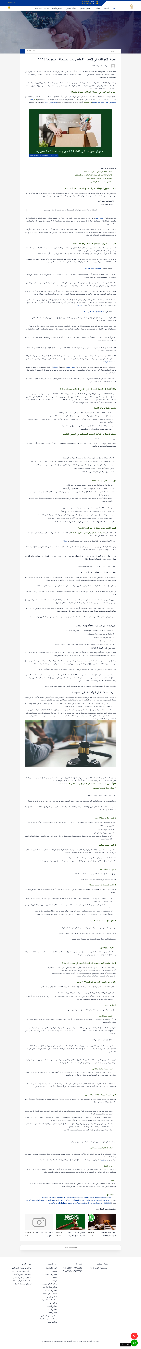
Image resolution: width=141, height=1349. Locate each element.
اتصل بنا (46, 8)
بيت (114, 8)
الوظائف (54, 1280)
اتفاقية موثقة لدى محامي (108, 361)
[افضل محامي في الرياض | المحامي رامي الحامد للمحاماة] (131, 6)
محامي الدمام (52, 1312)
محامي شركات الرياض (49, 1287)
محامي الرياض (52, 1309)
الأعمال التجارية (70, 367)
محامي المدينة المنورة (49, 1300)
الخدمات (54, 1277)
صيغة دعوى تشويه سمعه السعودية (44, 1234)
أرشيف (54, 1271)
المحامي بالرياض (57, 8)
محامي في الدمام (51, 1290)
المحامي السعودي (85, 8)
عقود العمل (55, 367)
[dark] (15, 8)
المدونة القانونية (51, 1268)
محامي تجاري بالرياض (49, 1284)
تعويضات (79, 305)
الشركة (65, 541)
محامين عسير (52, 1322)
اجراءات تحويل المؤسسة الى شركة (94, 311)
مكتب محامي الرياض (50, 102)
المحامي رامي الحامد (50, 1293)
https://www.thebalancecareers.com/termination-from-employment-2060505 (80, 1203)
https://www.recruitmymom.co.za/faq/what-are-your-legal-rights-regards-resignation (76, 1197)
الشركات (103, 1159)
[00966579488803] (134, 1336)
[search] (18, 8)
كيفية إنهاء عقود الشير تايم (93, 268)
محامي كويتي (52, 1296)
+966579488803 (87, 3)
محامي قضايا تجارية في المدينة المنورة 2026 (107, 1234)
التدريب (106, 8)
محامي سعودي (71, 8)
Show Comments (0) (70, 1248)
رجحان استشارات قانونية (48, 1319)
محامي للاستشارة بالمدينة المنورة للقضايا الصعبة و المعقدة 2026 (76, 1234)
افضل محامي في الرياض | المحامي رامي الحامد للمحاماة (70, 1341)
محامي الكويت (52, 1306)
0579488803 (86, 1)
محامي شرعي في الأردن (49, 1315)
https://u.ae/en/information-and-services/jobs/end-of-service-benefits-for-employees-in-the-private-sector (68, 1200)
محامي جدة (53, 1303)
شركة (69, 96)
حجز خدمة (38, 8)
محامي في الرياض (51, 1274)
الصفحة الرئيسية (114, 51)
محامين (97, 8)
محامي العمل (99, 218)
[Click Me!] (134, 1343)
